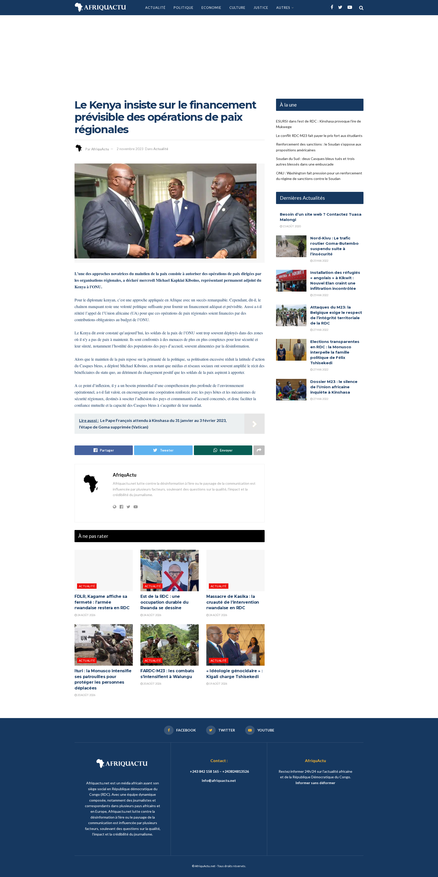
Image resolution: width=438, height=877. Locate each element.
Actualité (155, 8)
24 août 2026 (86, 615)
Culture (237, 8)
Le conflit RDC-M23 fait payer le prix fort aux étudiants (319, 135)
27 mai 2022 (320, 329)
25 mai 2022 (320, 260)
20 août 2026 (86, 695)
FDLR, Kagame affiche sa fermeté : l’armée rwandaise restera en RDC (102, 602)
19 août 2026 (218, 683)
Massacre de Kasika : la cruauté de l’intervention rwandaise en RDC (232, 602)
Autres (283, 8)
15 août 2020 (291, 226)
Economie (211, 8)
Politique (183, 8)
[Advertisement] (219, 53)
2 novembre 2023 (130, 149)
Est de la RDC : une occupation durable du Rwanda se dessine (164, 602)
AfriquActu (100, 149)
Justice (260, 8)
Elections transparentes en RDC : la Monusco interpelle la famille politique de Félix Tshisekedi (334, 352)
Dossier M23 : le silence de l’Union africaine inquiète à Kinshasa (333, 387)
